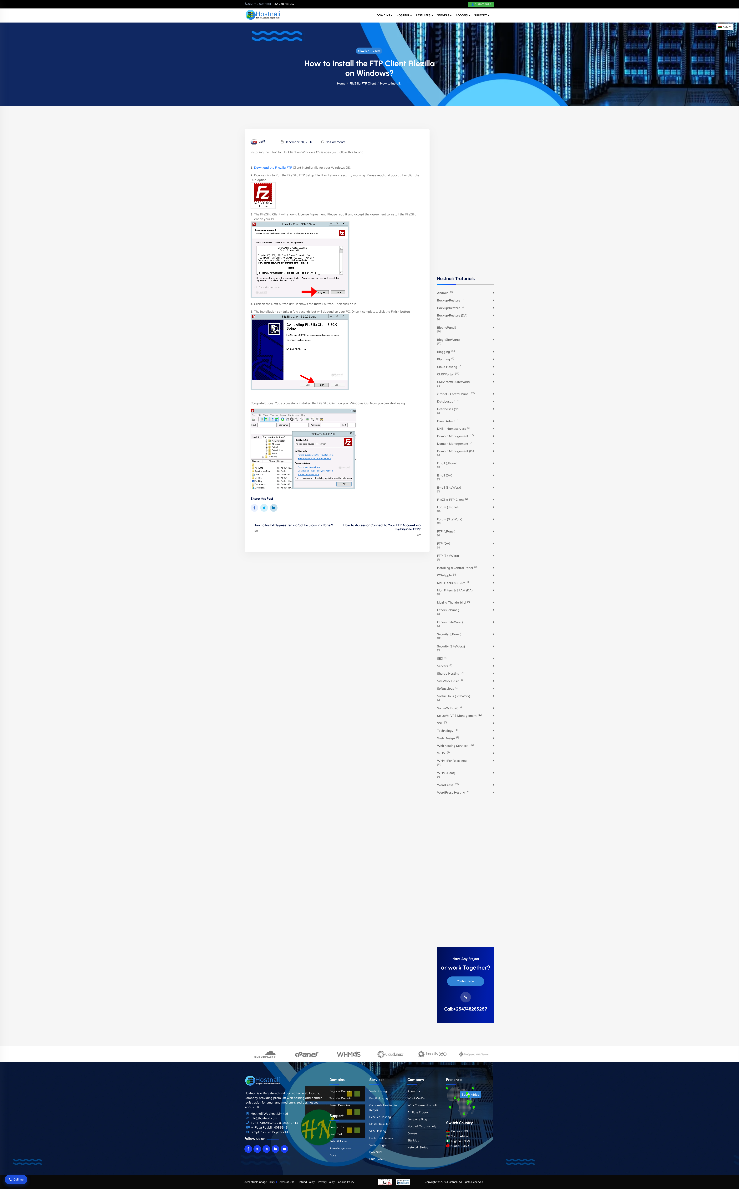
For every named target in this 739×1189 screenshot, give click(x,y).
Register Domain (340, 1091)
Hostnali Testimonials (421, 1126)
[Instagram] (266, 1149)
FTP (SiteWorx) (448, 556)
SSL (442, 723)
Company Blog (417, 1119)
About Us (413, 1091)
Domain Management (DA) (456, 451)
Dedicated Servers (381, 1138)
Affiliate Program (418, 1112)
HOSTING (403, 15)
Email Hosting (378, 1098)
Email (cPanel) (447, 463)
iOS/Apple (446, 575)
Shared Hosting (450, 673)
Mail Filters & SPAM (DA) (455, 590)
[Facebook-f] (248, 1149)
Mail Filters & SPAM (453, 582)
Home (341, 83)
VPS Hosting (377, 1131)
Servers (444, 666)
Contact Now (466, 981)
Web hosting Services (455, 745)
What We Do (416, 1098)
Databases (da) (448, 409)
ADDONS (462, 15)
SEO (442, 658)
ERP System (377, 1159)
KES (727, 26)
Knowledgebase (340, 1148)
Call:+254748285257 (465, 1009)
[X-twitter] (257, 1149)
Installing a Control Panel (457, 567)
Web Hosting (378, 1091)
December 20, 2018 (299, 142)
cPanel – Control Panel (456, 394)
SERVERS (443, 15)
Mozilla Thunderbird (453, 602)
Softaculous (447, 688)
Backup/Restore (450, 300)
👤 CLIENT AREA (481, 4)
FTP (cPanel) (446, 531)
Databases (448, 401)
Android (445, 293)
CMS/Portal (448, 374)
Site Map (413, 1140)
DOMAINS (383, 15)
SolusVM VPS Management (459, 715)
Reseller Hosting (380, 1117)
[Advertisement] (465, 202)
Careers (412, 1133)
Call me (18, 1179)
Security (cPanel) (449, 634)
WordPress (448, 785)
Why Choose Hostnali (422, 1105)
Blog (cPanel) (446, 327)
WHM (443, 753)
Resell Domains (339, 1105)
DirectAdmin (448, 421)
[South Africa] (470, 1102)
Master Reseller (379, 1124)
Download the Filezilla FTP (273, 167)
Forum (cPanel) (448, 507)
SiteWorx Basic (450, 681)
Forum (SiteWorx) (449, 519)
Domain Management (455, 436)
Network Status (417, 1147)
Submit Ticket (338, 1141)
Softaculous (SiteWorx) (453, 696)
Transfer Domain (340, 1098)
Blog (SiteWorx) (448, 340)
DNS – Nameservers (453, 428)
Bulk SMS (375, 1152)
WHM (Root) (446, 773)
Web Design (448, 738)
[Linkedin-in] (275, 1149)
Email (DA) (444, 475)
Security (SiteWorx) (451, 646)
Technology (447, 730)
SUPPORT (480, 15)
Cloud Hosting (449, 366)
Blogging (446, 351)
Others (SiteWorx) (450, 622)
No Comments (335, 142)
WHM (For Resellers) (452, 761)
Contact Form (338, 1127)
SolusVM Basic (449, 708)
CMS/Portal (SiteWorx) (453, 382)
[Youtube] (284, 1149)
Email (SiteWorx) (449, 487)
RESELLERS (423, 15)
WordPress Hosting (453, 792)
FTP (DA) (443, 543)
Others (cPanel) (448, 610)
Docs (332, 1155)
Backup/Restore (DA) (452, 315)
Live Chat (335, 1134)
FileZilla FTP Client (369, 50)
